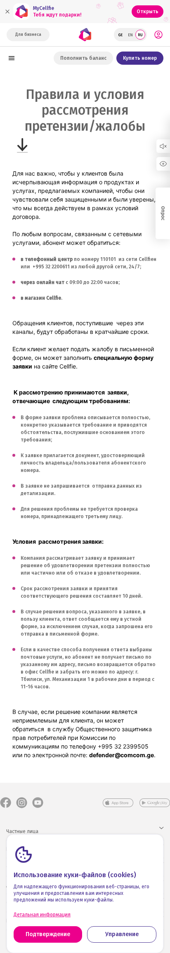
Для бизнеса (28, 34)
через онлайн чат (42, 282)
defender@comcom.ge (121, 754)
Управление (122, 934)
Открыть (147, 11)
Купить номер (140, 58)
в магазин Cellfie (41, 298)
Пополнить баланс (83, 58)
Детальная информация (42, 915)
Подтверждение (48, 934)
